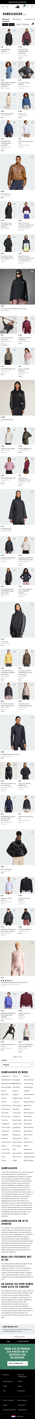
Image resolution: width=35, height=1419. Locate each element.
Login (8, 1341)
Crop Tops (4, 1120)
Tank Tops (27, 1098)
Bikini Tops (4, 1094)
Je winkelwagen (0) (22, 1341)
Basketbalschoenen (7, 1083)
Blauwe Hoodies (3, 1098)
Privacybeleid (21, 1405)
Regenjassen (17, 1135)
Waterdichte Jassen (27, 1106)
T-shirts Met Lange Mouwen (17, 1113)
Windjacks (27, 1109)
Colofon (5, 1386)
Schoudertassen (29, 1080)
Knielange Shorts (16, 1109)
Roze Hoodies (17, 1146)
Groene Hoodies (3, 1161)
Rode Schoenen (17, 1142)
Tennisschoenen (29, 1094)
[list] (17, 19)
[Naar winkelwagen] (32, 6)
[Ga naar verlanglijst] (7, 6)
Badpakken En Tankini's (6, 1076)
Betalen (20, 1386)
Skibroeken (5, 1113)
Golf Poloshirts (6, 1142)
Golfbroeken (5, 1131)
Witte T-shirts (28, 1135)
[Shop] (17, 7)
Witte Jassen (28, 1120)
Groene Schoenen (16, 1076)
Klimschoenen (17, 1105)
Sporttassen (16, 1131)
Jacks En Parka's (15, 1091)
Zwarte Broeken (26, 1139)
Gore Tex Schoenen (27, 1076)
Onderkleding (17, 1120)
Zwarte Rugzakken (27, 1146)
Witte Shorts (28, 1124)
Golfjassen (4, 1135)
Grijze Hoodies (5, 1153)
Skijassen (16, 1094)
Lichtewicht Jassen (16, 1117)
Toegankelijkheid (22, 1409)
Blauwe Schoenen (4, 1102)
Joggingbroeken (18, 1098)
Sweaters (27, 1091)
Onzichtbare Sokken (16, 1087)
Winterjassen (28, 1116)
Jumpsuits (16, 1102)
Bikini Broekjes (6, 1087)
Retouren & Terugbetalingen (22, 1375)
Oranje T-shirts (17, 1124)
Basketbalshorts (6, 1080)
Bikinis (3, 1091)
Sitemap (20, 1381)
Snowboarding (28, 1087)
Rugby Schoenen (16, 1161)
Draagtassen (5, 1124)
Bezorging (6, 1374)
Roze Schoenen (17, 1153)
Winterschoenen (29, 1113)
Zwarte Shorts (28, 1142)
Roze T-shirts (17, 1157)
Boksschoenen (6, 1105)
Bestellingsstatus (8, 1381)
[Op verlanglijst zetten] (14, 31)
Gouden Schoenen (4, 1146)
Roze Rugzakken (16, 1150)
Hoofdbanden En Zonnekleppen (17, 1084)
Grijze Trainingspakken (6, 1157)
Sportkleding (17, 1127)
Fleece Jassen (5, 1127)
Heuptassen (16, 1080)
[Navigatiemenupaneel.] (3, 6)
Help (4, 1391)
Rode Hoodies (17, 1138)
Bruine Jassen (5, 1116)
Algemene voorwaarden (9, 1409)
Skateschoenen (28, 1083)
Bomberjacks (5, 1109)
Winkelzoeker (21, 1391)
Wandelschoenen (29, 1102)
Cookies (5, 1405)
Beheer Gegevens (22, 1400)
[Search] (28, 6)
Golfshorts (4, 1138)
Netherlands (20, 1416)
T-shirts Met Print (5, 1150)
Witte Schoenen (28, 1127)
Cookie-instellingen (8, 1400)
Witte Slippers (28, 1131)
